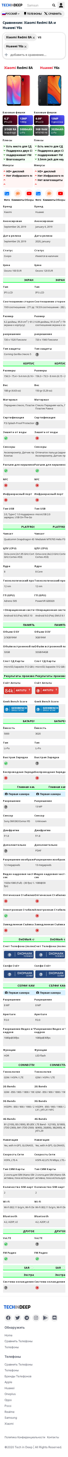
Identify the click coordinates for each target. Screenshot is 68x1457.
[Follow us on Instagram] (36, 1317)
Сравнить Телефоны (18, 1364)
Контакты (53, 1437)
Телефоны (34, 13)
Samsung (11, 1417)
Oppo (8, 1400)
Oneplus (10, 1394)
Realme (10, 1412)
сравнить (55, 13)
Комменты (18, 199)
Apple (8, 1382)
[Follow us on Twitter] (17, 1317)
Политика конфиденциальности (25, 1437)
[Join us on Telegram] (26, 1317)
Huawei (10, 1388)
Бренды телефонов (18, 1376)
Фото (7, 199)
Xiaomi (9, 1423)
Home (8, 1335)
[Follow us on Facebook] (8, 1317)
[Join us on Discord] (54, 1317)
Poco (8, 1406)
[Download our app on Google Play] (45, 1317)
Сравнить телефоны (18, 1341)
